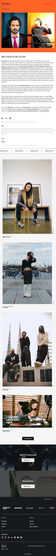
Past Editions (34, 526)
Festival (3, 521)
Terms (6, 548)
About (31, 521)
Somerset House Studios (33, 109)
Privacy (2, 548)
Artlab (9, 109)
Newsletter (4, 534)
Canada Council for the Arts (15, 110)
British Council (26, 107)
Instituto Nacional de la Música (29, 110)
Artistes (3, 524)
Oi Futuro (19, 109)
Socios (32, 524)
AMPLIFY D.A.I (10, 107)
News (3, 526)
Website (3, 141)
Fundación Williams (44, 110)
